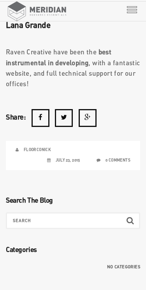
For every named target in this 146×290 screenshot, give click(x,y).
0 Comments (118, 160)
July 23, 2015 (68, 160)
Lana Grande (28, 26)
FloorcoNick (37, 150)
